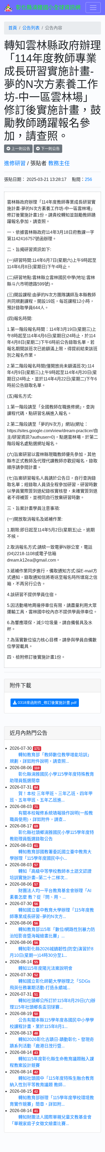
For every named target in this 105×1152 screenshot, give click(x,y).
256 (88, 179)
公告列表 (31, 28)
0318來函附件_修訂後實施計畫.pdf (46, 702)
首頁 (12, 28)
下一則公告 (50, 148)
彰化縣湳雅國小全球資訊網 (48, 8)
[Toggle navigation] (93, 7)
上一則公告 (20, 148)
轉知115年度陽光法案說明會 (45, 968)
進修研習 (15, 163)
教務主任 (59, 163)
